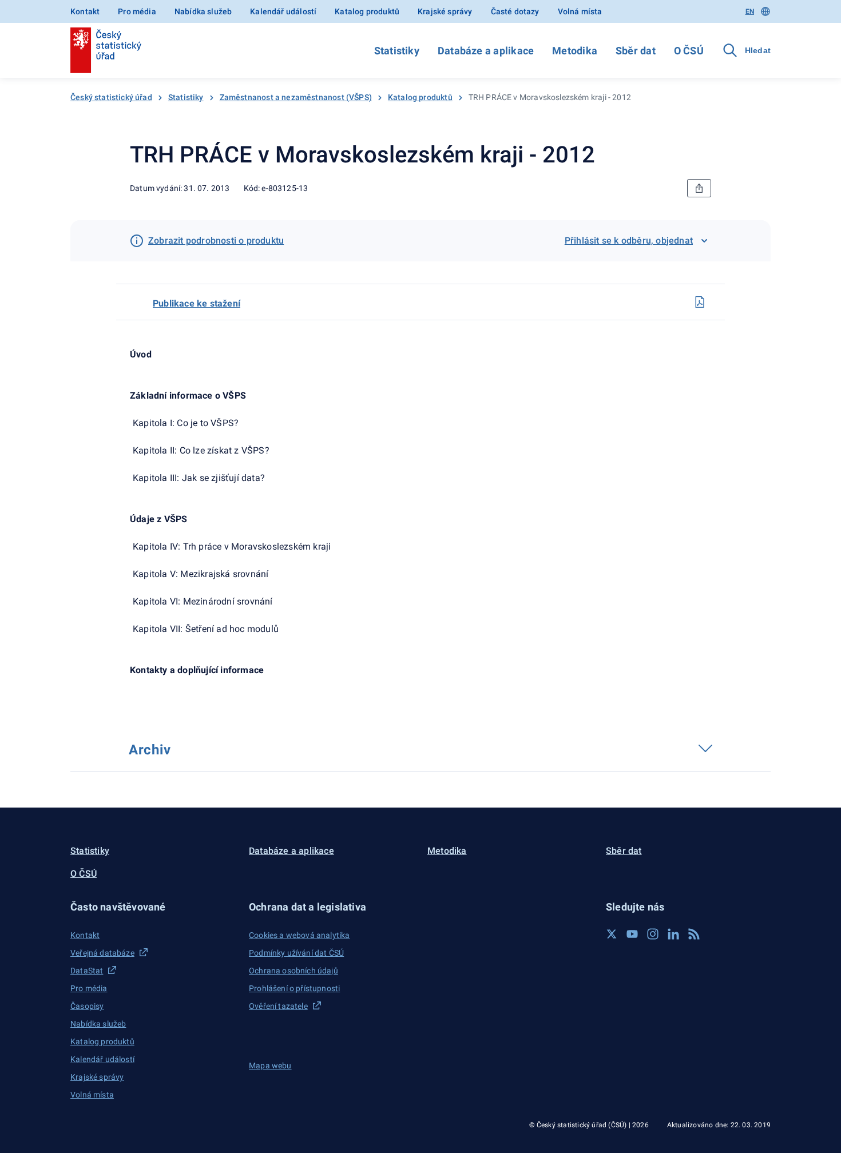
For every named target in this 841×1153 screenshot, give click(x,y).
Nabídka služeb (203, 11)
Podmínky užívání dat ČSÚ (296, 952)
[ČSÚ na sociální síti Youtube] (632, 934)
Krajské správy (445, 11)
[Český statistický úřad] (105, 50)
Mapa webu (270, 1065)
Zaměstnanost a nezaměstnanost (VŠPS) (296, 97)
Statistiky (396, 51)
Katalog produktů (367, 11)
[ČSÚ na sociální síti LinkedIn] (673, 934)
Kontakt (85, 11)
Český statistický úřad (111, 97)
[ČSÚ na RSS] (694, 934)
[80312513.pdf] (699, 302)
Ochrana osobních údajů (293, 970)
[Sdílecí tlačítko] (699, 188)
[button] (152, 907)
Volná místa (580, 11)
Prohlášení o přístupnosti (294, 988)
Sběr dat (636, 51)
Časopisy (87, 1006)
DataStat (86, 970)
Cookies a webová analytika (299, 935)
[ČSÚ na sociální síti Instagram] (652, 934)
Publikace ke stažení (196, 303)
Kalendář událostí (283, 11)
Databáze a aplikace (486, 51)
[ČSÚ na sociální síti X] (611, 934)
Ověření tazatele (278, 1006)
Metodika (574, 51)
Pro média (137, 11)
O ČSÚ (689, 51)
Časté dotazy (515, 11)
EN (749, 11)
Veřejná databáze (102, 952)
